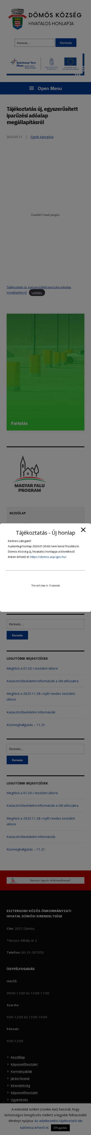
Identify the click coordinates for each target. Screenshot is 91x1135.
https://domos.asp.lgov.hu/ (48, 557)
